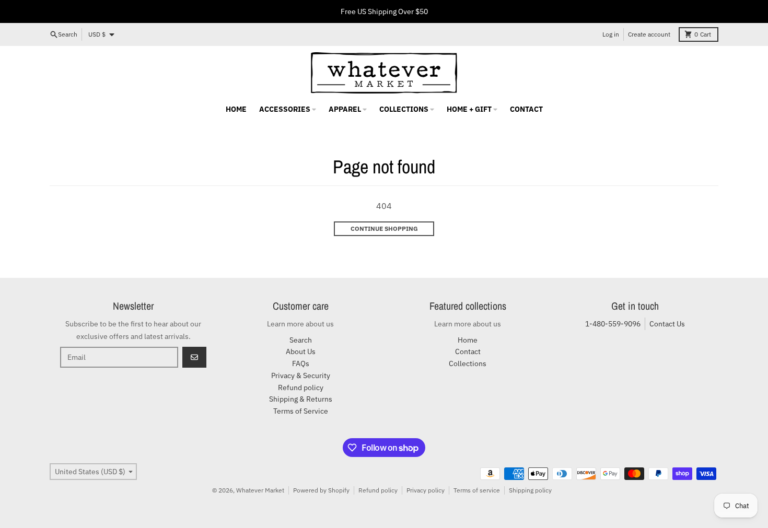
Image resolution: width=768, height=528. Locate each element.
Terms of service (476, 490)
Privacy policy (425, 490)
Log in (610, 34)
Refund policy (378, 490)
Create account (649, 34)
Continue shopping (384, 228)
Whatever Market (260, 490)
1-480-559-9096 (613, 323)
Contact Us (667, 323)
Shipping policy (530, 490)
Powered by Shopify (321, 490)
